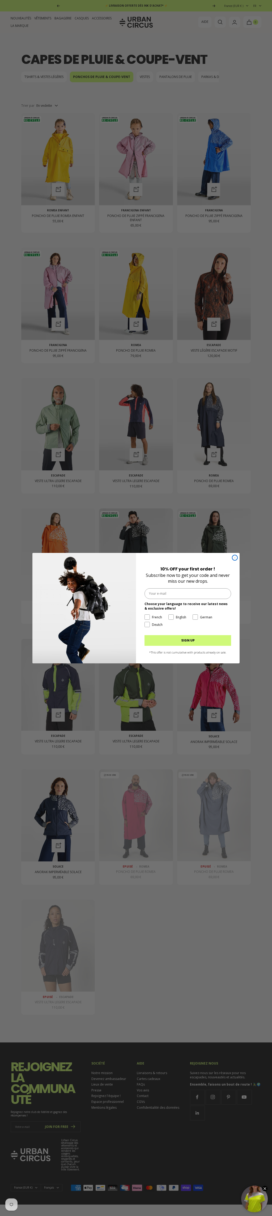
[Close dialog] (234, 557)
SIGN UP (188, 640)
